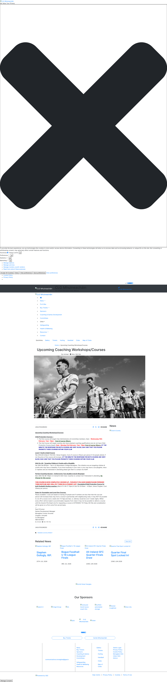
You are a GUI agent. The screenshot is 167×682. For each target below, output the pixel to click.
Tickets (54, 340)
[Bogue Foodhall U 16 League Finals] (71, 547)
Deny (17, 273)
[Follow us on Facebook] (128, 283)
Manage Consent (6, 681)
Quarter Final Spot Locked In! (120, 554)
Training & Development (44, 532)
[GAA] (72, 620)
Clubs (78, 340)
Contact (42, 335)
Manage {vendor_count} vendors (14, 267)
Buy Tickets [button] (44, 307)
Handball (70, 340)
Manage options (8, 263)
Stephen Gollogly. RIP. (44, 554)
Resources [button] (43, 332)
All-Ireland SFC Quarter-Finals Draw (95, 554)
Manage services (9, 265)
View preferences (26, 273)
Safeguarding (44, 325)
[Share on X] (96, 427)
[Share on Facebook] (93, 427)
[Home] (85, 297)
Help (96, 675)
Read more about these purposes (14, 269)
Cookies (117, 675)
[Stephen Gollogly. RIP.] (43, 546)
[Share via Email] (99, 427)
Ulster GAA (116, 656)
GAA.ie (115, 658)
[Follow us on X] (130, 283)
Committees (44, 318)
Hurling (62, 340)
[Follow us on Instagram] (131, 283)
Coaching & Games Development (51, 314)
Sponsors (43, 311)
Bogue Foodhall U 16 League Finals (70, 554)
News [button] (42, 301)
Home (57, 345)
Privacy (107, 675)
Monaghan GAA (118, 654)
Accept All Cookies (7, 273)
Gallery (47, 340)
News (78, 648)
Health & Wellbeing (46, 328)
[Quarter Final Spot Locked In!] (120, 546)
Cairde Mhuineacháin (125, 289)
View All (128, 541)
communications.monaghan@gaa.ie (57, 659)
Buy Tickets (67, 638)
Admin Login (117, 648)
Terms (127, 675)
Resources (80, 666)
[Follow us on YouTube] (132, 283)
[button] (83, 125)
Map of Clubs (87, 340)
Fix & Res (43, 304)
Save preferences (39, 273)
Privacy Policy (8, 277)
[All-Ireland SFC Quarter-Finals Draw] (96, 547)
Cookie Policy (8, 275)
